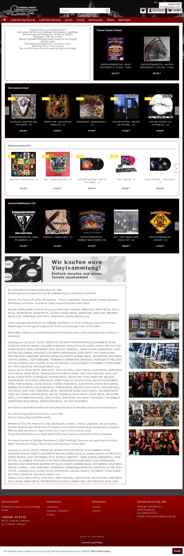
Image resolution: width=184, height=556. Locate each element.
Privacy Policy (169, 6)
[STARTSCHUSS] (57, 222)
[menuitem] (85, 10)
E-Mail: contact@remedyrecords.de (156, 516)
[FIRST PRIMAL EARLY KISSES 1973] (126, 222)
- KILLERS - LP (126, 179)
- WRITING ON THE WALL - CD (126, 123)
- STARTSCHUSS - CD (57, 237)
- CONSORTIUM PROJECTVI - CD (57, 123)
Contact (96, 506)
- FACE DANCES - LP (23, 179)
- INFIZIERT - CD (160, 238)
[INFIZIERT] (160, 222)
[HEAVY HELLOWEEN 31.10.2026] (115, 49)
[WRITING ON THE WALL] (126, 106)
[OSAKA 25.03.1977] (57, 164)
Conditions (53, 506)
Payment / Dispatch (57, 510)
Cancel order (174, 4)
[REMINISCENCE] (92, 106)
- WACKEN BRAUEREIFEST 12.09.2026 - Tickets (157, 66)
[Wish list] (143, 10)
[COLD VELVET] (160, 164)
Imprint (96, 510)
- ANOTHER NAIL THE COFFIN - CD (23, 123)
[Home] (4, 20)
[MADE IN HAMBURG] (23, 222)
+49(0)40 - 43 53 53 (13, 517)
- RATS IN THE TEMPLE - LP (92, 181)
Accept (177, 551)
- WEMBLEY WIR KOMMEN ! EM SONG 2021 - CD (92, 238)
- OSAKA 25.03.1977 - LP (58, 179)
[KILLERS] (126, 164)
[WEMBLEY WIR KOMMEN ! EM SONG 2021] (92, 222)
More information (101, 551)
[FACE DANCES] (23, 164)
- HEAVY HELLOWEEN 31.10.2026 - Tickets (115, 66)
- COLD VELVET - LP (160, 181)
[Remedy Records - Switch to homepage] (20, 10)
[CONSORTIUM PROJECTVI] (57, 106)
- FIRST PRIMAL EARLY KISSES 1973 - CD (126, 238)
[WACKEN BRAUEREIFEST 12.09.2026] (157, 49)
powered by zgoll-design (92, 542)
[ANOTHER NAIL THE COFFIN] (23, 106)
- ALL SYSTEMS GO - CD (160, 123)
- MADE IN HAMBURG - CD (23, 238)
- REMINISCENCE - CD (92, 123)
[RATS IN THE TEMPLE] (92, 164)
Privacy (50, 514)
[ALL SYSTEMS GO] (160, 106)
